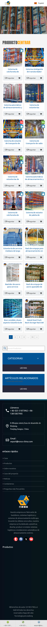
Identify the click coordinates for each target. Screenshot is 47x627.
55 (32, 337)
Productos (8, 463)
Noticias (7, 479)
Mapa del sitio (28, 613)
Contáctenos (9, 484)
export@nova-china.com (21, 441)
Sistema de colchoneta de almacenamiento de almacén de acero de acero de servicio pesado (13, 213)
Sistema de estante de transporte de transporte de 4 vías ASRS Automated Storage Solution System (12, 142)
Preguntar (10, 78)
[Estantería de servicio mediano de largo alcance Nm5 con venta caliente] (12, 236)
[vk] (31, 539)
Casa (6, 458)
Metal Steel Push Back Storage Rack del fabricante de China (34, 321)
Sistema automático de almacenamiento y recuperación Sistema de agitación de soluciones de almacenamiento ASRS (34, 178)
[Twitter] (26, 539)
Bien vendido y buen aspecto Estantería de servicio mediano (12, 321)
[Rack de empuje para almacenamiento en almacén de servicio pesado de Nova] (34, 236)
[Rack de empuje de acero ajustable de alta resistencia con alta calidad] (34, 272)
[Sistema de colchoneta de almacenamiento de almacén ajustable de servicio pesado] (12, 57)
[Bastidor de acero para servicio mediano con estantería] (12, 272)
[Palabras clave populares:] (5, 348)
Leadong (29, 616)
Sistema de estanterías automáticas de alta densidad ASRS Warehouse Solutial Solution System (34, 106)
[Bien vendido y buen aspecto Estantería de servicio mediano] (12, 308)
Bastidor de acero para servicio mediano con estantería (12, 285)
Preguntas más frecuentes (14, 489)
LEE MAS (23, 368)
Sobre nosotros (10, 469)
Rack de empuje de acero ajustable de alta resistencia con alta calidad (34, 285)
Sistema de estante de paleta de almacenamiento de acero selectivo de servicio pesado (34, 213)
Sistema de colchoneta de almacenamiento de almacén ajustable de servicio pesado (13, 70)
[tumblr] (16, 539)
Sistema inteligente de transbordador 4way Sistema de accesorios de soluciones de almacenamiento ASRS (34, 70)
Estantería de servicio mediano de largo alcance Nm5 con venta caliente (12, 249)
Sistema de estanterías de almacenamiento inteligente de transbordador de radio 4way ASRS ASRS (12, 178)
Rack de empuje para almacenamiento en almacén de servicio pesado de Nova (34, 249)
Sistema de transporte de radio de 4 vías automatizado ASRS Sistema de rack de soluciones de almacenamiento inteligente (34, 142)
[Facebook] (21, 539)
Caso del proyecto (11, 474)
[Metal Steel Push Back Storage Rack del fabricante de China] (34, 308)
